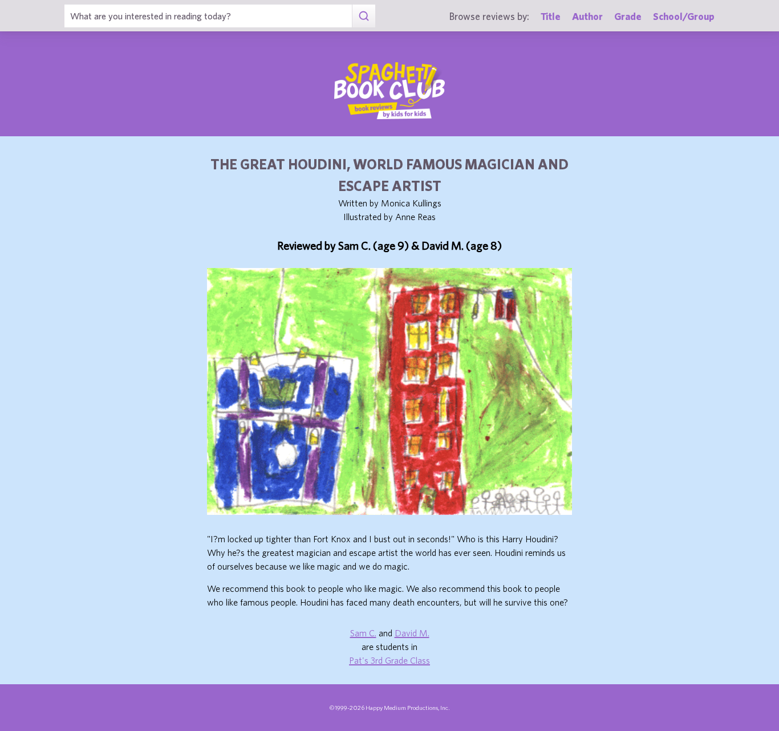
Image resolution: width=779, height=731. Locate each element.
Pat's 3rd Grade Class (389, 660)
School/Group (684, 16)
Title (551, 16)
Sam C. (363, 633)
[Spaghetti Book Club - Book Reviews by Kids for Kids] (389, 90)
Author (587, 16)
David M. (412, 633)
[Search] (363, 16)
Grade (628, 16)
